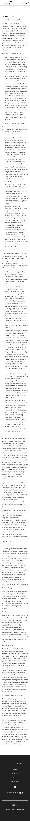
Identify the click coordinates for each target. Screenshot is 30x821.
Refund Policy (15, 781)
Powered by (10, 792)
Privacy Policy (10, 809)
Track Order (15, 773)
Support (15, 769)
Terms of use (20, 809)
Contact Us (15, 777)
